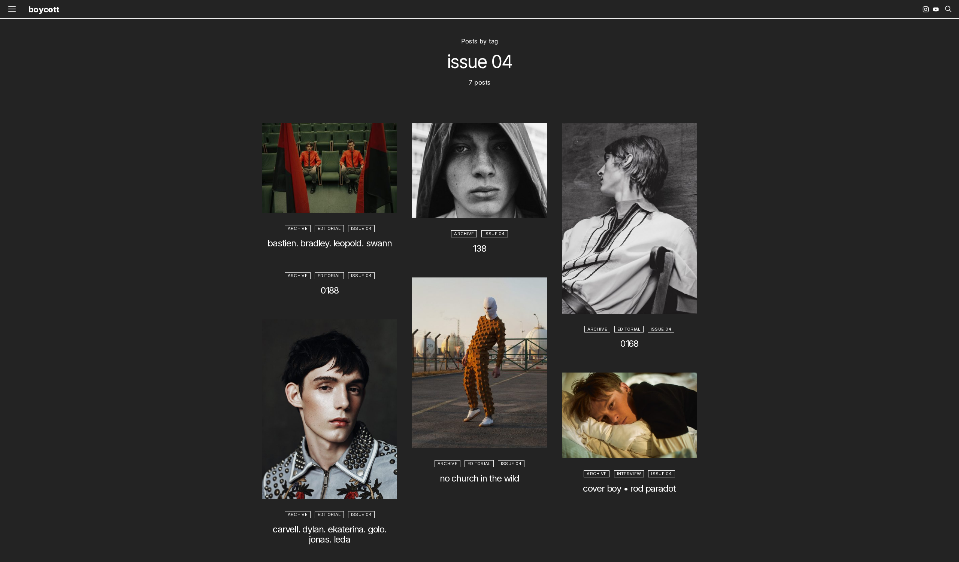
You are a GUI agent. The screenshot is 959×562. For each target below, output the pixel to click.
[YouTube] (936, 9)
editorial (329, 228)
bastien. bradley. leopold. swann (329, 243)
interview (629, 473)
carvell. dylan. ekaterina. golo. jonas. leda (330, 534)
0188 (330, 290)
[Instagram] (926, 9)
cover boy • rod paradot (629, 488)
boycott (43, 9)
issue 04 (361, 228)
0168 (629, 343)
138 (479, 248)
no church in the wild (479, 478)
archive (298, 228)
